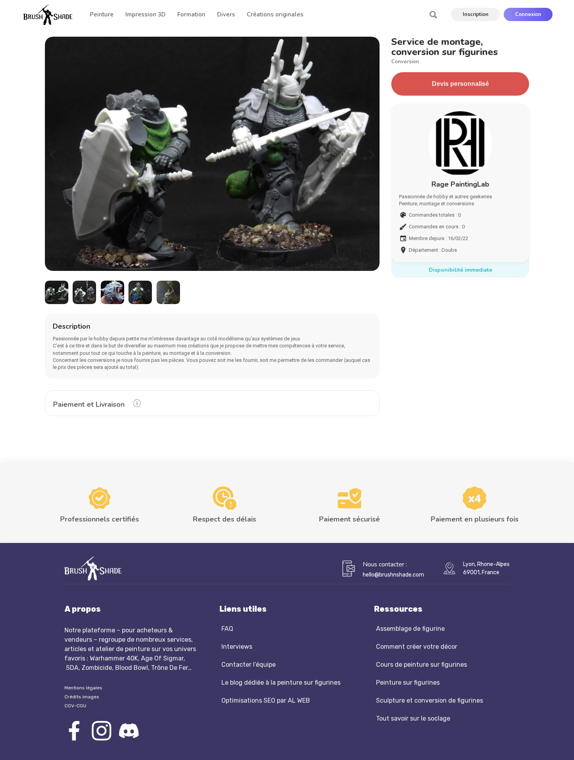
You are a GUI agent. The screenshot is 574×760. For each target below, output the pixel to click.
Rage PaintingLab (460, 184)
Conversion (405, 61)
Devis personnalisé (460, 83)
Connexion (528, 14)
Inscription (475, 14)
